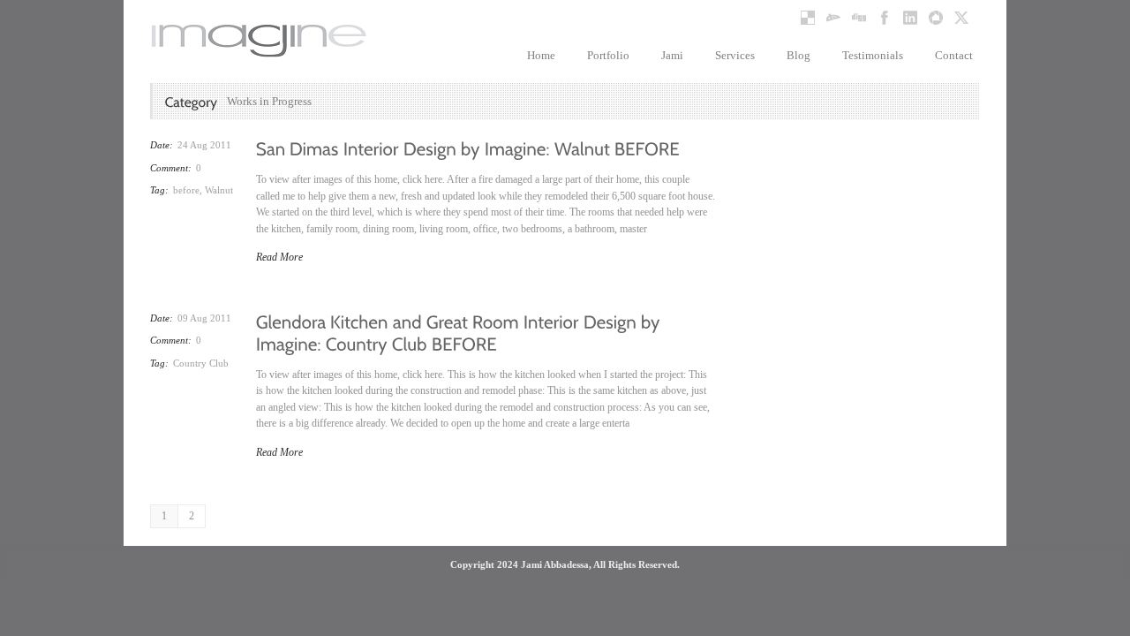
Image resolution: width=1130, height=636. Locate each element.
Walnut (219, 190)
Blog (798, 55)
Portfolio (608, 55)
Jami (672, 55)
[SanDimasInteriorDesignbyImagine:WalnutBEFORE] (468, 147)
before (186, 190)
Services (735, 55)
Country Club (201, 363)
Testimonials (872, 55)
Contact (954, 55)
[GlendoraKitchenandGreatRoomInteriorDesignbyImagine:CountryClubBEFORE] (460, 331)
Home (541, 55)
